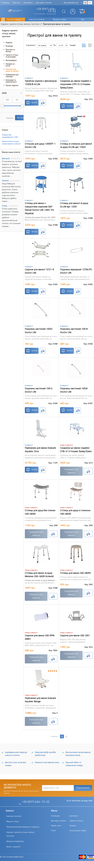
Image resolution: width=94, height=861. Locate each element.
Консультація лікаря (78, 831)
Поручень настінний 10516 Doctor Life (38, 390)
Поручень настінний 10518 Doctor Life (74, 331)
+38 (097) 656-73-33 (36, 801)
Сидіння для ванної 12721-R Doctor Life (39, 271)
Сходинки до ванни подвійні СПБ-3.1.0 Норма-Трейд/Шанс (76, 450)
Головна (5, 3)
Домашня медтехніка (15, 841)
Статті (53, 831)
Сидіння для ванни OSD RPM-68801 (40, 637)
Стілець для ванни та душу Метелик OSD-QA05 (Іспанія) (39, 575)
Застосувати (22, 118)
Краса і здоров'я (13, 847)
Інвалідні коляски (13, 816)
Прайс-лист (56, 826)
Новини (73, 826)
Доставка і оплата (44, 3)
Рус (90, 2)
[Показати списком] (90, 45)
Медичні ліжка (12, 821)
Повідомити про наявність (71, 471)
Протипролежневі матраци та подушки (22, 827)
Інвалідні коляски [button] (36, 19)
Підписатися (83, 788)
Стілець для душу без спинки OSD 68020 (40, 512)
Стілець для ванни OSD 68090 (75, 573)
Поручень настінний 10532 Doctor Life (38, 331)
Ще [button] (82, 19)
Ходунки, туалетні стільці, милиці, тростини (20, 834)
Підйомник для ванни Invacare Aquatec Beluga (40, 700)
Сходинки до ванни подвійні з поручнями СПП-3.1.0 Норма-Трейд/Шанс (75, 84)
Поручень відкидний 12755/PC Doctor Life (76, 271)
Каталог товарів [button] (14, 19)
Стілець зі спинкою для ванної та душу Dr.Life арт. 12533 (76, 145)
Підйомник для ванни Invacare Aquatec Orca (40, 450)
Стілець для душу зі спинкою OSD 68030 (75, 512)
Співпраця (55, 816)
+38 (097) (46, 10)
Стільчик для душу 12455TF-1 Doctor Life (40, 145)
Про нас (16, 3)
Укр (85, 2)
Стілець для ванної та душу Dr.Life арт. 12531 (74, 205)
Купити (34, 102)
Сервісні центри (76, 821)
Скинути (9, 118)
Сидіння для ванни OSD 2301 (75, 635)
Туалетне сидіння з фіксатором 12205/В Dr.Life (41, 83)
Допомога (28, 3)
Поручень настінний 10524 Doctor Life (74, 390)
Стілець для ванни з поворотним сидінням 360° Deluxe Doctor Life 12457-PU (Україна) (39, 208)
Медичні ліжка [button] (59, 19)
